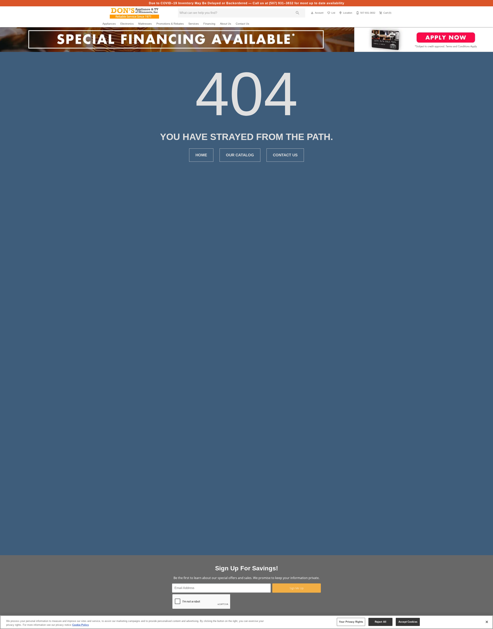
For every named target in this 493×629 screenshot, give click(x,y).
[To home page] (134, 13)
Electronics (127, 23)
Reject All (380, 621)
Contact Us (242, 23)
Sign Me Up (297, 588)
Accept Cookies (407, 621)
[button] (312, 13)
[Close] (487, 622)
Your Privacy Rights (351, 621)
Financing (209, 23)
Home (201, 155)
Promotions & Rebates (170, 23)
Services (193, 23)
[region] (246, 622)
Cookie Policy (80, 624)
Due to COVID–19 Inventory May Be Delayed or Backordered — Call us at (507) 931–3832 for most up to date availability (246, 3)
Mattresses (145, 23)
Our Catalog (240, 155)
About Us (225, 23)
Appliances (109, 23)
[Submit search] (297, 12)
